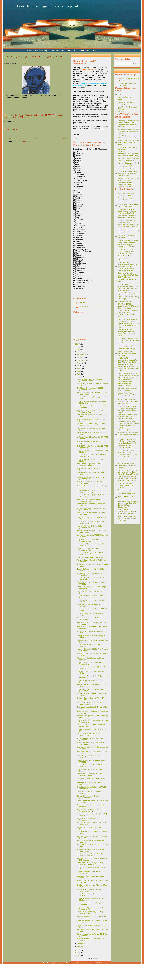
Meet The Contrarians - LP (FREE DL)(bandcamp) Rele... (90, 500)
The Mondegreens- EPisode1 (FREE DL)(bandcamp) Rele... (91, 939)
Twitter (120, 100)
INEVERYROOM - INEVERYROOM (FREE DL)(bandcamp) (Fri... (92, 703)
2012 (77, 950)
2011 (77, 953)
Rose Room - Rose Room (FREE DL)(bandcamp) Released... (90, 863)
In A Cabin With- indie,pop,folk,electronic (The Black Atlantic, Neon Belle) (128, 360)
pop (26, 117)
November (80, 355)
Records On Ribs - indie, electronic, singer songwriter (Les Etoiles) (127, 459)
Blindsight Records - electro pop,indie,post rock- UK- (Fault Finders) (128, 231)
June (78, 368)
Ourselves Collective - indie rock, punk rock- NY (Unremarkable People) (127, 416)
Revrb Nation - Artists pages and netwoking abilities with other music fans (127, 173)
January (80, 946)
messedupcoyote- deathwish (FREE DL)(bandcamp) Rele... (91, 429)
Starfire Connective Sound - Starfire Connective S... (89, 872)
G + (119, 94)
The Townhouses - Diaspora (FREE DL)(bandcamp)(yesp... (90, 810)
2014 (77, 347)
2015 (77, 344)
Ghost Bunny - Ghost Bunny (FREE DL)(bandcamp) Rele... (90, 756)
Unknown (82, 303)
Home (37, 138)
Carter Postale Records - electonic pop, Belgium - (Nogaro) (126, 258)
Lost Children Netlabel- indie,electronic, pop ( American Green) (125, 383)
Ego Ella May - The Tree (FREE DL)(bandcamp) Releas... (89, 770)
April (78, 374)
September (81, 360)
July (78, 366)
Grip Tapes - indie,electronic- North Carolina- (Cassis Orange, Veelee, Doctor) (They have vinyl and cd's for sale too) (128, 323)
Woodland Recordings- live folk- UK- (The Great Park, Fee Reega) (127, 518)
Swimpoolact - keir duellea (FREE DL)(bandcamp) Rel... (90, 912)
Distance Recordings (125, 301)
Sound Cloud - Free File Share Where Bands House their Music (128, 142)
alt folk (15, 115)
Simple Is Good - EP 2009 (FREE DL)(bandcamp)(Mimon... (90, 854)
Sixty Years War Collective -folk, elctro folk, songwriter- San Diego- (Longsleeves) (127, 478)
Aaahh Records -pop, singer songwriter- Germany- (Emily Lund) (128, 200)
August (79, 363)
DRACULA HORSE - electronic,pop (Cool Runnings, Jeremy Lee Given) (128, 306)
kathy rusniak (83, 306)
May (78, 371)
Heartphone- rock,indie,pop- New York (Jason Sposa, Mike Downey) (128, 340)
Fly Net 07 (99, 963)
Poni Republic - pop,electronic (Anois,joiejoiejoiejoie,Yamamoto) (128, 434)
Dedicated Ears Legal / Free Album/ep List (47, 6)
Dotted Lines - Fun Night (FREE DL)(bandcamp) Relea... (89, 774)
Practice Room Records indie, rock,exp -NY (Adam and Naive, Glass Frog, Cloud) (128, 441)
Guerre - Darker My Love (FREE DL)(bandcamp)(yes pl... (90, 734)
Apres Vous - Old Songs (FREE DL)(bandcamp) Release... (89, 491)
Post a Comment (10, 129)
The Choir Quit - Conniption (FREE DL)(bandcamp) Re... (90, 389)
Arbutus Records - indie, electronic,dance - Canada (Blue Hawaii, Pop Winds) (127, 211)
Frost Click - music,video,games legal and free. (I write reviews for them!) (128, 154)
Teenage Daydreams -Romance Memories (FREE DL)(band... (91, 509)
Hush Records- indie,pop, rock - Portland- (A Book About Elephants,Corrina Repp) (128, 347)
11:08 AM (23, 63)
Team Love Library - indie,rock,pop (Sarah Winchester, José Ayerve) (127, 492)
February (80, 944)
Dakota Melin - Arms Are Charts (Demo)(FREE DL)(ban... (90, 797)
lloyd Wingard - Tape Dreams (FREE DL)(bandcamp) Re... (91, 469)
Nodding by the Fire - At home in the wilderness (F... (89, 783)
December (80, 352)
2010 (77, 955)
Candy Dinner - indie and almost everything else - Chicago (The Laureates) (126, 245)
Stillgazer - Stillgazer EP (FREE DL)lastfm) (91, 557)
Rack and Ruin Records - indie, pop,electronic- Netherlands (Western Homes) (128, 452)
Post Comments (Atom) (23, 142)
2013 (77, 349)
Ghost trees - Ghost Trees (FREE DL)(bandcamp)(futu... (90, 549)
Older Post (64, 138)
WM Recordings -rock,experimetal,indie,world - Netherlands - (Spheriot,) (128, 511)
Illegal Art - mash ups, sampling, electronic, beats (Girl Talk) (127, 353)
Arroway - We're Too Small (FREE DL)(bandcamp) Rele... (90, 645)
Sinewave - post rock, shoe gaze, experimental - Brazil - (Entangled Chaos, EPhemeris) (128, 472)
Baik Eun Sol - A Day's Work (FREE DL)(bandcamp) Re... (90, 553)
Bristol (21, 115)
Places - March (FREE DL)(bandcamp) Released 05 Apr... (90, 522)
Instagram (121, 111)
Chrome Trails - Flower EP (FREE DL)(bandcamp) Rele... (90, 765)
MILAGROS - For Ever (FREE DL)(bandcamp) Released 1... (89, 828)
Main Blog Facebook (125, 97)
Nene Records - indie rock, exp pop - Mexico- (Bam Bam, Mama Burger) (128, 401)
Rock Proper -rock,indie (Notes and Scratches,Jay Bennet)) (127, 465)
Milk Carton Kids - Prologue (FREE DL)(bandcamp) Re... (90, 411)
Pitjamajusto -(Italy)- (125, 430)
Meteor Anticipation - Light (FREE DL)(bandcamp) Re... (90, 527)
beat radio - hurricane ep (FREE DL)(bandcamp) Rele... (89, 792)
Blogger (95, 958)
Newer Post (8, 138)
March (79, 377)
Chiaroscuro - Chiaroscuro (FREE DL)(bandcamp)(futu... (90, 540)
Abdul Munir (80, 963)
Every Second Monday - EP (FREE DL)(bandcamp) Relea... (90, 544)
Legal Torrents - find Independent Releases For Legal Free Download (127, 184)
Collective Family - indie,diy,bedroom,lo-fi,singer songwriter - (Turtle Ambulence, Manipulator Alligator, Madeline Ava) (127, 266)
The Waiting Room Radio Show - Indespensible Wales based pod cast (128, 131)
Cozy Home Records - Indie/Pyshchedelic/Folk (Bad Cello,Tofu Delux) (128, 275)
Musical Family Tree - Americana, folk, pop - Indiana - (128, 395)
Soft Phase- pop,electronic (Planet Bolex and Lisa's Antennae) (127, 485)
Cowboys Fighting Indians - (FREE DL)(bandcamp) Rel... (90, 908)
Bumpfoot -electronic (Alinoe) (128, 240)
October (80, 357)
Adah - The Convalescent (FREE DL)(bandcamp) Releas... (90, 380)
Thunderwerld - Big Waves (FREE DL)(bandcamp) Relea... (90, 464)
